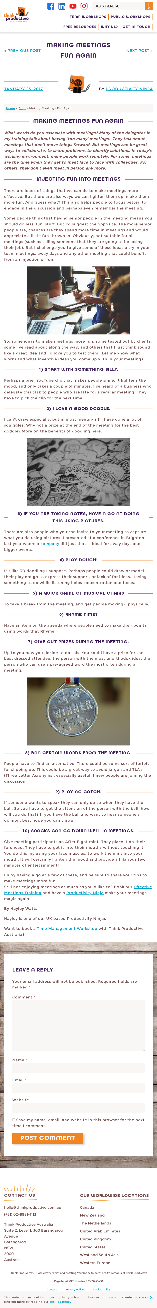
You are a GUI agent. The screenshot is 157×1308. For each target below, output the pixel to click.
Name (19, 1060)
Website (20, 1100)
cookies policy (60, 1301)
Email (19, 1080)
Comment (24, 997)
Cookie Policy (101, 1289)
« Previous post (22, 50)
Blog (22, 108)
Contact (52, 1289)
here (96, 431)
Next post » (139, 50)
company (49, 543)
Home (10, 108)
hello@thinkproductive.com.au (32, 1207)
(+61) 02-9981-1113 (20, 1214)
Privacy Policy (75, 1289)
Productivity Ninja (129, 88)
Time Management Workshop (67, 928)
